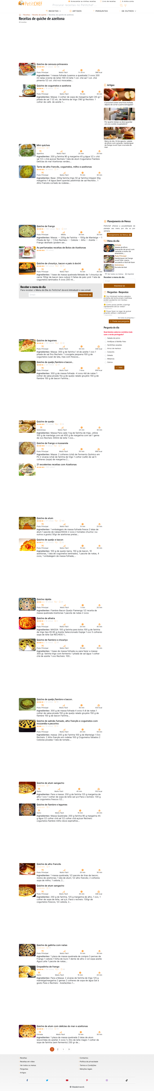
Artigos (77, 11)
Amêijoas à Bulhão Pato (116, 341)
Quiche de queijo (45, 421)
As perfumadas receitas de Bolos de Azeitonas (61, 247)
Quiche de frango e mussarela (52, 443)
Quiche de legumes (47, 340)
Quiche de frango (46, 226)
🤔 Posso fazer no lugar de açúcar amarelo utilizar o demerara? (117, 312)
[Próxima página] (63, 1049)
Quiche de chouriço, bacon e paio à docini (59, 263)
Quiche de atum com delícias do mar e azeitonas (62, 1026)
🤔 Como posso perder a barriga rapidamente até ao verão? (117, 305)
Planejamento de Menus (118, 235)
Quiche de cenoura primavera (52, 64)
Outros (110, 362)
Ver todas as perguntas (126, 318)
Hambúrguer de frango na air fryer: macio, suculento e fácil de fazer (125, 260)
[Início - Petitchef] (20, 15)
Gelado (110, 355)
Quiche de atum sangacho (50, 783)
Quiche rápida (44, 599)
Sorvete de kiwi (121, 267)
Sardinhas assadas (114, 345)
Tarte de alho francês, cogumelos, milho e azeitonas (64, 166)
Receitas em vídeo (27, 1062)
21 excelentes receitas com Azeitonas (57, 464)
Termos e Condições (88, 1065)
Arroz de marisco (114, 348)
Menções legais (86, 1069)
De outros (127, 11)
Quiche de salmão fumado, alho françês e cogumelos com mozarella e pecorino (67, 722)
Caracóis (110, 352)
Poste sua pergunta (120, 321)
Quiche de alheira (46, 618)
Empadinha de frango (48, 966)
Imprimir (130, 274)
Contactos (84, 1058)
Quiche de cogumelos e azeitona (54, 85)
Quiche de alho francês (49, 864)
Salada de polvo (113, 338)
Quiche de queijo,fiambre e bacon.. (55, 362)
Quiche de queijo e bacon (50, 539)
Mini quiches (43, 145)
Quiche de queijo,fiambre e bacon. (55, 699)
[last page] (69, 1049)
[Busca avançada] (125, 6)
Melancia (110, 359)
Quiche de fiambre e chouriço (52, 640)
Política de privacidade (89, 1062)
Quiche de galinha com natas (52, 945)
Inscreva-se (85, 294)
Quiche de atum (45, 518)
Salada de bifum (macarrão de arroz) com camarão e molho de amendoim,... (124, 250)
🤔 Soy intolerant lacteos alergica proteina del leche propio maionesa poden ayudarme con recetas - (118, 298)
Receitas (53, 11)
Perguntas (101, 11)
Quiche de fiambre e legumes (52, 804)
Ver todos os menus (115, 274)
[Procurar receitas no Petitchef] (121, 5)
